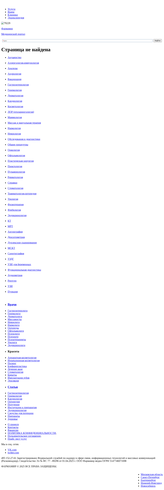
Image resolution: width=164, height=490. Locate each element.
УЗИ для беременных (19, 264)
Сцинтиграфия (16, 253)
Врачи (11, 12)
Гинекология (15, 90)
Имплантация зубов (18, 377)
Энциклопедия (16, 17)
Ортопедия (14, 401)
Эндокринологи (16, 345)
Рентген (12, 280)
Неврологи (14, 322)
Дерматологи (15, 316)
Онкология (14, 150)
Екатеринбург (148, 480)
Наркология (14, 128)
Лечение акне (15, 369)
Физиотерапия (16, 204)
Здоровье (13, 419)
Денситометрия (16, 237)
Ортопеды (13, 328)
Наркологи (14, 325)
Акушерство (14, 57)
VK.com (12, 449)
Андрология (14, 73)
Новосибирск (148, 486)
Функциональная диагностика (24, 269)
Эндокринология (17, 215)
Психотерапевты (17, 339)
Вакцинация (14, 79)
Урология (13, 199)
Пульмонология (16, 171)
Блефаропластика (17, 366)
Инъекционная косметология (24, 360)
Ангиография (15, 231)
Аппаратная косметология (22, 357)
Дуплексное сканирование (22, 242)
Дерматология (15, 95)
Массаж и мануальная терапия (24, 122)
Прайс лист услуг (17, 438)
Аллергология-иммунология (23, 63)
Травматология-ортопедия (22, 193)
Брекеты (12, 375)
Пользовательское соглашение (24, 436)
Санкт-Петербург (150, 477)
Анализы (13, 68)
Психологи (14, 333)
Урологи (12, 342)
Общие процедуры (18, 144)
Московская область (152, 474)
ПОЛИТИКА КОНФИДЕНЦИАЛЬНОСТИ (32, 433)
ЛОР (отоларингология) (21, 112)
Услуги (11, 9)
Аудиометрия (15, 275)
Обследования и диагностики (24, 139)
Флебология (14, 210)
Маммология (15, 117)
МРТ (10, 226)
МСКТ (11, 248)
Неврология (14, 133)
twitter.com (13, 452)
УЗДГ (11, 259)
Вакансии (13, 430)
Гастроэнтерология (18, 84)
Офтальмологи (16, 330)
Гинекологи (14, 313)
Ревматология (15, 177)
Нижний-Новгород (151, 483)
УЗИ (10, 286)
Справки (12, 182)
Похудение (14, 404)
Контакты (13, 427)
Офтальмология (16, 155)
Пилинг (12, 363)
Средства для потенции (20, 413)
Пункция (13, 291)
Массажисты (15, 319)
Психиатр (13, 336)
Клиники (13, 14)
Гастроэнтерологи (18, 310)
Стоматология (15, 188)
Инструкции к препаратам (22, 407)
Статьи (13, 387)
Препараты (14, 416)
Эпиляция (13, 380)
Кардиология (15, 101)
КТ (9, 220)
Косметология (15, 106)
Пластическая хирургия (21, 161)
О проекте (13, 424)
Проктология (15, 166)
